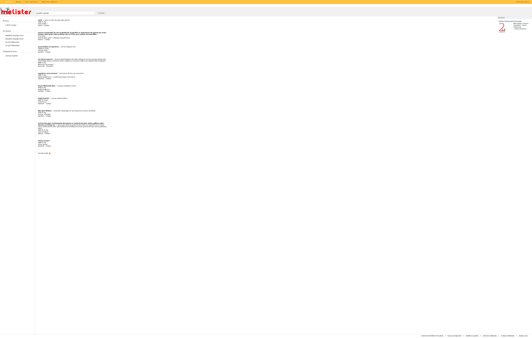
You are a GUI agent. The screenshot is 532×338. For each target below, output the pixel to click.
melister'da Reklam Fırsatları (432, 336)
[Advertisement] (514, 51)
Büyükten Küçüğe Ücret (14, 35)
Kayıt (18, 2)
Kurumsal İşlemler (454, 336)
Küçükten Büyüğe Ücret (14, 39)
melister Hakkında (490, 336)
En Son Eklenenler (12, 42)
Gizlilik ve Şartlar (472, 336)
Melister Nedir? (49, 2)
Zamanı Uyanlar (12, 56)
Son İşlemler (31, 2)
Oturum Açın (523, 2)
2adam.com (523, 336)
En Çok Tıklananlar (13, 45)
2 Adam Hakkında (507, 336)
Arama (9, 2)
